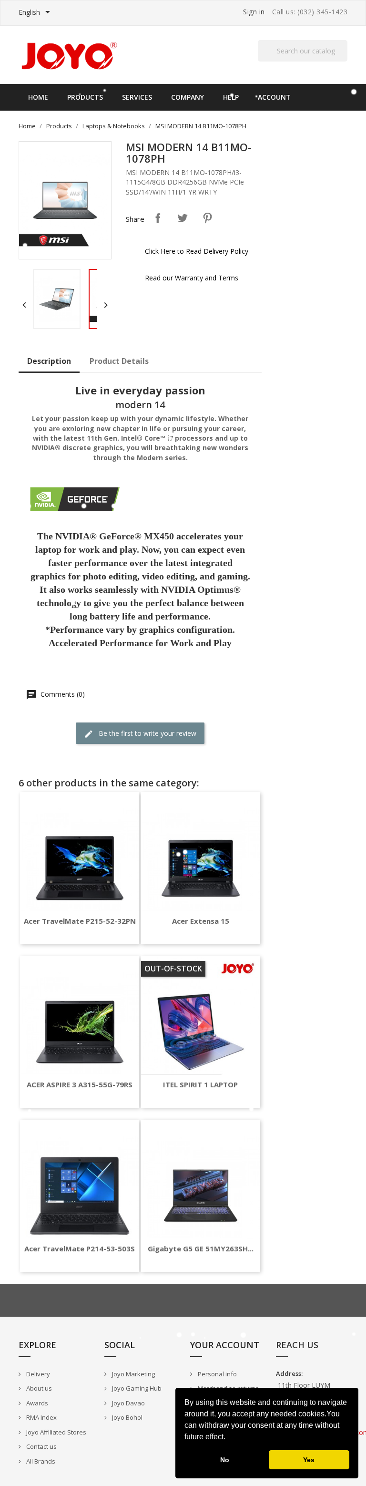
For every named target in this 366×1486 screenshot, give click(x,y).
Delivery (37, 1374)
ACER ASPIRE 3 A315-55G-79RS (79, 1085)
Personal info (216, 1374)
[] (343, 61)
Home (38, 97)
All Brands (40, 1461)
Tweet (182, 217)
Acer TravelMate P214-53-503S (79, 1249)
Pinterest (207, 217)
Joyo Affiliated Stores (55, 1432)
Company (187, 97)
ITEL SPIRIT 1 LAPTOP (200, 1085)
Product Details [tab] (119, 361)
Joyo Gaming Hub (136, 1388)
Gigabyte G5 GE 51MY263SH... (201, 1249)
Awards (36, 1403)
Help (231, 97)
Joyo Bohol (126, 1417)
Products (85, 97)
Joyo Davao (128, 1403)
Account (274, 97)
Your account (224, 1345)
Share (157, 217)
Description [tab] (49, 361)
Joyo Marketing (133, 1374)
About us (38, 1388)
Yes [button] (309, 1460)
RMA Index (41, 1417)
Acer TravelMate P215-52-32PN (80, 921)
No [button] (224, 1460)
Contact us (41, 1446)
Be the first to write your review (146, 733)
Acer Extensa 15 (200, 921)
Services (137, 97)
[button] (228, 1437)
